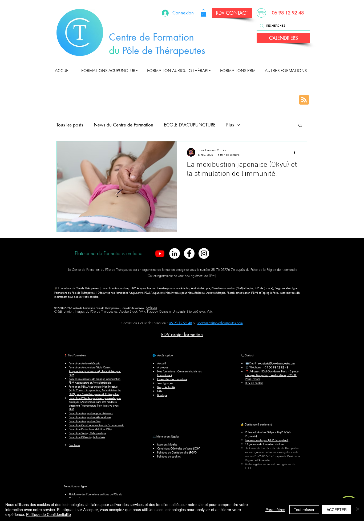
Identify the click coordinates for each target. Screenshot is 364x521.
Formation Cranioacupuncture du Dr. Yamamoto (96, 425)
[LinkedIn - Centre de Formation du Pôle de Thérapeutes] (174, 253)
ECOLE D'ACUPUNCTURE (190, 125)
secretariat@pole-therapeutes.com (220, 323)
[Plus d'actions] (296, 152)
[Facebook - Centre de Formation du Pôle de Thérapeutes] (189, 253)
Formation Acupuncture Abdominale (90, 417)
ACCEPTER (337, 509)
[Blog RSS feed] (304, 100)
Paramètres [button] (275, 509)
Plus (230, 125)
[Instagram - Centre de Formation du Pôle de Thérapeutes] (204, 253)
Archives (151, 307)
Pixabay (152, 311)
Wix (142, 311)
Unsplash (179, 311)
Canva (163, 311)
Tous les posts (69, 125)
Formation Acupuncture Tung (85, 421)
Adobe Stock (128, 311)
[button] (111, 70)
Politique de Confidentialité (48, 514)
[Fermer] (357, 509)
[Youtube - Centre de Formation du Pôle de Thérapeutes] (160, 253)
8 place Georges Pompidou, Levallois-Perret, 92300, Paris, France (271, 375)
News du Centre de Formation (123, 125)
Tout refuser (304, 509)
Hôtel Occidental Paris (274, 371)
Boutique (162, 395)
